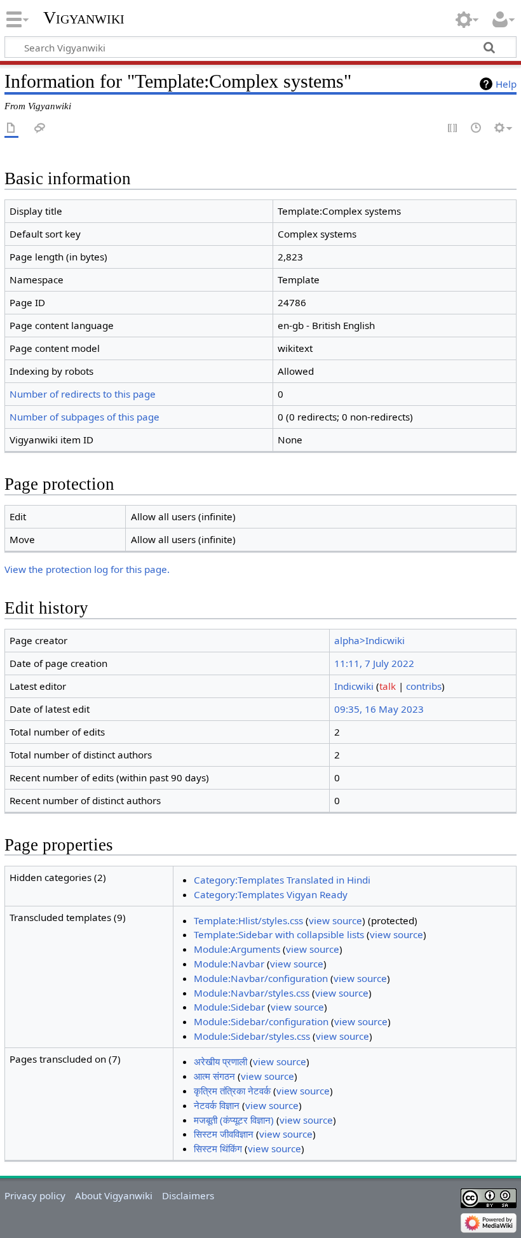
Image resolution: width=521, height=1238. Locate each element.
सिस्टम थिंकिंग (218, 1148)
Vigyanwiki (84, 17)
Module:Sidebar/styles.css (252, 1036)
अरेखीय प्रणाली (220, 1061)
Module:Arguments (237, 949)
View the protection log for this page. (87, 569)
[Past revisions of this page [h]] (477, 128)
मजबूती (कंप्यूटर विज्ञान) (234, 1120)
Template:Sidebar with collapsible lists (279, 934)
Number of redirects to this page (83, 393)
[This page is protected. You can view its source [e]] (453, 128)
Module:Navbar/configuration (261, 978)
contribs (424, 686)
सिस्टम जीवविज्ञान (224, 1133)
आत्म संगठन (214, 1076)
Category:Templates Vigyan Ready (271, 894)
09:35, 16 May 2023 (379, 709)
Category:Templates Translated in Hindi (282, 879)
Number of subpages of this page (84, 416)
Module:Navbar (229, 963)
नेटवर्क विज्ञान (217, 1105)
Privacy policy (34, 1195)
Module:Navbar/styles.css (251, 992)
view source (335, 920)
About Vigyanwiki (113, 1195)
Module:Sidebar (229, 1006)
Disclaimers (188, 1195)
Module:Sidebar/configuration (261, 1021)
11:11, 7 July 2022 (374, 663)
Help (506, 83)
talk (387, 686)
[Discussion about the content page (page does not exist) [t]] (40, 128)
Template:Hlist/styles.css (248, 920)
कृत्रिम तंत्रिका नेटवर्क (232, 1090)
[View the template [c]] (11, 128)
